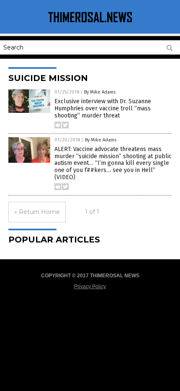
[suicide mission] (90, 22)
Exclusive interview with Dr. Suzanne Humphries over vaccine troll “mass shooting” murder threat (102, 108)
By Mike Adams (100, 92)
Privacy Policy (90, 286)
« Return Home (37, 212)
